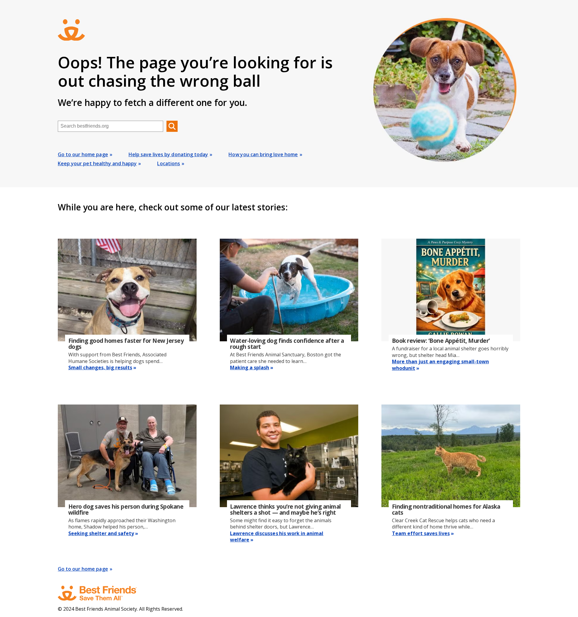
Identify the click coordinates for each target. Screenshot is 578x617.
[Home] (103, 593)
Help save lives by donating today (168, 154)
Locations (168, 163)
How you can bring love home (263, 154)
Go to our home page (83, 154)
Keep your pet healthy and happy (97, 163)
